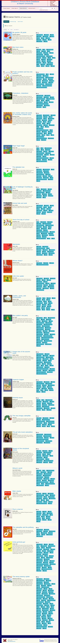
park (44, 615)
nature (49, 208)
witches (46, 462)
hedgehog (40, 498)
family (45, 57)
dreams (39, 57)
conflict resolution (41, 56)
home (46, 102)
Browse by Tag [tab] (13, 21)
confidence (40, 324)
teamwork (46, 177)
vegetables (40, 41)
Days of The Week (41, 421)
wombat (44, 140)
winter (45, 570)
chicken (39, 514)
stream (44, 236)
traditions (50, 372)
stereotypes (50, 64)
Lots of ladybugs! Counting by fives (23, 187)
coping (39, 326)
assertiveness (48, 148)
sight (46, 254)
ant (38, 148)
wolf (53, 309)
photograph (40, 105)
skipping (52, 620)
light (45, 386)
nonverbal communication (43, 103)
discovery (46, 554)
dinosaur (39, 475)
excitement (46, 359)
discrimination (40, 329)
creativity (47, 172)
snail (44, 308)
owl (51, 130)
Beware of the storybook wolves (21, 449)
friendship (52, 331)
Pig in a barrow (18, 509)
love (42, 126)
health (39, 363)
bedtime (45, 450)
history (53, 478)
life (38, 126)
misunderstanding (48, 336)
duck (50, 207)
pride (44, 534)
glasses (39, 251)
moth (39, 337)
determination (40, 327)
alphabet (39, 169)
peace (51, 176)
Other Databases (53, 5)
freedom (39, 176)
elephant (39, 79)
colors (52, 52)
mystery (51, 388)
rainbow (39, 62)
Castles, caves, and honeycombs (19, 296)
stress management (48, 85)
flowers (52, 36)
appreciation (40, 434)
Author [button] (11, 29)
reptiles (50, 131)
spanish (43, 64)
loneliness (40, 230)
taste (53, 426)
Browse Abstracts (23, 8)
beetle (46, 116)
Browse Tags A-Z (15, 8)
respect (39, 342)
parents (51, 82)
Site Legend (52, 4)
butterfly (39, 36)
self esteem (40, 133)
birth (44, 547)
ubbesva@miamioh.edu (11, 641)
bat (44, 298)
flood (39, 59)
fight (50, 57)
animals (46, 34)
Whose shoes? (17, 260)
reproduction (48, 565)
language (50, 59)
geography (40, 478)
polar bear (40, 501)
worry (44, 391)
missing (50, 386)
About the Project (52, 3)
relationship (40, 565)
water (46, 41)
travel (39, 569)
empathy (39, 331)
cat (49, 51)
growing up (40, 408)
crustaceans (40, 303)
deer (46, 207)
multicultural (40, 128)
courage (46, 552)
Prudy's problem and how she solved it (22, 72)
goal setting (40, 102)
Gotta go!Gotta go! (19, 542)
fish (54, 57)
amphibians (40, 34)
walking (50, 626)
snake (39, 135)
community (49, 322)
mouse (44, 304)
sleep (50, 133)
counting (51, 151)
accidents (47, 578)
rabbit (49, 61)
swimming (40, 625)
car (38, 472)
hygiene (52, 80)
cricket (39, 120)
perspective (51, 286)
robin (50, 519)
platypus (45, 131)
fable (45, 454)
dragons (39, 249)
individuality (40, 334)
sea (43, 483)
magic (46, 457)
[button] (52, 8)
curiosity (51, 598)
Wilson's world (17, 468)
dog (48, 248)
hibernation (40, 560)
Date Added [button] (16, 29)
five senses (52, 249)
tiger (39, 66)
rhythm (39, 159)
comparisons (40, 54)
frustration (45, 80)
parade (51, 613)
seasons (51, 195)
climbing (46, 97)
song (44, 621)
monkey (44, 480)
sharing (39, 620)
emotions (39, 121)
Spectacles (16, 244)
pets (44, 409)
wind (39, 140)
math (45, 156)
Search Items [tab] (20, 21)
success (44, 623)
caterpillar (46, 36)
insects (48, 38)
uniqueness (47, 442)
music (43, 500)
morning (46, 562)
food (39, 38)
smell (48, 459)
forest (43, 557)
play (38, 233)
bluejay (44, 51)
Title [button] (8, 29)
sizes (44, 426)
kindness (53, 334)
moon (47, 126)
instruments (52, 498)
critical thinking (41, 77)
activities (49, 580)
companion (51, 551)
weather (51, 179)
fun (52, 606)
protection (47, 105)
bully (51, 588)
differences (50, 56)
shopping (50, 62)
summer (39, 197)
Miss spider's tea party (20, 315)
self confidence (41, 344)
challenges (47, 549)
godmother (40, 457)
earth (51, 120)
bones (52, 74)
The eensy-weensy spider (21, 576)
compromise (40, 595)
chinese (52, 355)
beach (49, 298)
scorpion (39, 107)
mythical (47, 367)
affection (53, 278)
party (39, 339)
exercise (47, 605)
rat (38, 390)
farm (43, 516)
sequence (40, 177)
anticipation (47, 583)
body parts (40, 588)
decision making (50, 77)
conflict (47, 54)
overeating (53, 564)
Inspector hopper (18, 379)
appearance (44, 546)
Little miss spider (18, 276)
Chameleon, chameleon (20, 93)
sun (48, 135)
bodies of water (51, 470)
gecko (48, 100)
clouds (53, 382)
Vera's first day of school (21, 219)
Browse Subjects (6, 8)
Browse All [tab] (6, 21)
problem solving (48, 340)
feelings (51, 79)
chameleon (40, 97)
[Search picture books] (54, 8)
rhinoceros (52, 253)
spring (39, 623)
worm (39, 391)
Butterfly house (18, 397)
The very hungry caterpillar (22, 415)
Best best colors (18, 47)
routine (44, 618)
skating (39, 236)
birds (52, 34)
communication (41, 322)
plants (45, 39)
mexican (52, 560)
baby (39, 547)
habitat (47, 154)
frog (43, 38)
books (51, 450)
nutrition (52, 231)
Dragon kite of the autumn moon (21, 352)
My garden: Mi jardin (19, 32)
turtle (48, 66)
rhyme (52, 158)
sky (38, 64)
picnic (44, 61)
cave (45, 118)
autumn (47, 354)
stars (44, 135)
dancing (39, 554)
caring (49, 280)
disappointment (47, 475)
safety (49, 306)
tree (43, 66)
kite (50, 228)
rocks (45, 62)
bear (54, 298)
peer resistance (41, 84)
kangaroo (52, 125)
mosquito (45, 388)
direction (45, 120)
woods (44, 213)
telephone (40, 462)
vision (51, 254)
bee (38, 149)
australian (40, 116)
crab (50, 301)
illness (44, 363)
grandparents (48, 362)
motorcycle (51, 480)
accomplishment (41, 74)
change (52, 401)
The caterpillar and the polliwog (23, 527)
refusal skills (49, 84)
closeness (47, 171)
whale (53, 66)
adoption (47, 278)
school (39, 235)
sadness (51, 233)
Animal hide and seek (20, 203)
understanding (41, 136)
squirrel (50, 212)
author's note (50, 49)
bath (39, 585)
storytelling (40, 460)
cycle (52, 552)
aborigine (40, 115)
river (39, 483)
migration (40, 562)
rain (49, 616)
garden (39, 406)
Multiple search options (44, 9)
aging (39, 400)
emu (45, 121)
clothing (46, 52)
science (45, 159)
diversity (48, 174)
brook (46, 588)
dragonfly (46, 603)
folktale (39, 123)
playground (44, 233)
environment (40, 477)
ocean (39, 61)
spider (50, 159)
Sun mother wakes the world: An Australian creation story (22, 113)
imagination (51, 251)
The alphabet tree (18, 167)
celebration (51, 118)
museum (45, 82)
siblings (39, 85)
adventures (40, 382)
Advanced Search (31, 8)
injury (52, 608)
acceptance (40, 278)
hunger (39, 385)
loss (43, 365)
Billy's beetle (17, 491)
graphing (48, 153)
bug (43, 149)
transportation (40, 485)
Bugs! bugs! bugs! (19, 146)
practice (44, 616)
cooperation (40, 172)
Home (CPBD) (53, 1)
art (44, 49)
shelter (39, 212)
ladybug (39, 39)
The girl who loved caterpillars (23, 432)
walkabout (51, 138)
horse (45, 251)
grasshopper (40, 154)
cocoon (39, 403)
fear (50, 121)
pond (39, 534)
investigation (51, 385)
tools (50, 39)
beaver (39, 299)
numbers (39, 195)
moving (45, 611)
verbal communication (42, 87)
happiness (40, 125)
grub (49, 123)
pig (48, 500)
